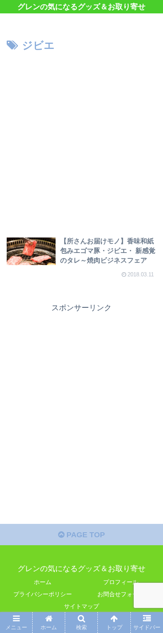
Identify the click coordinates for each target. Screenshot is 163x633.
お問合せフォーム (120, 594)
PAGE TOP (84, 535)
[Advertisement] (81, 140)
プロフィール (120, 582)
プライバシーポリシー (42, 594)
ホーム (42, 582)
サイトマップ (81, 606)
